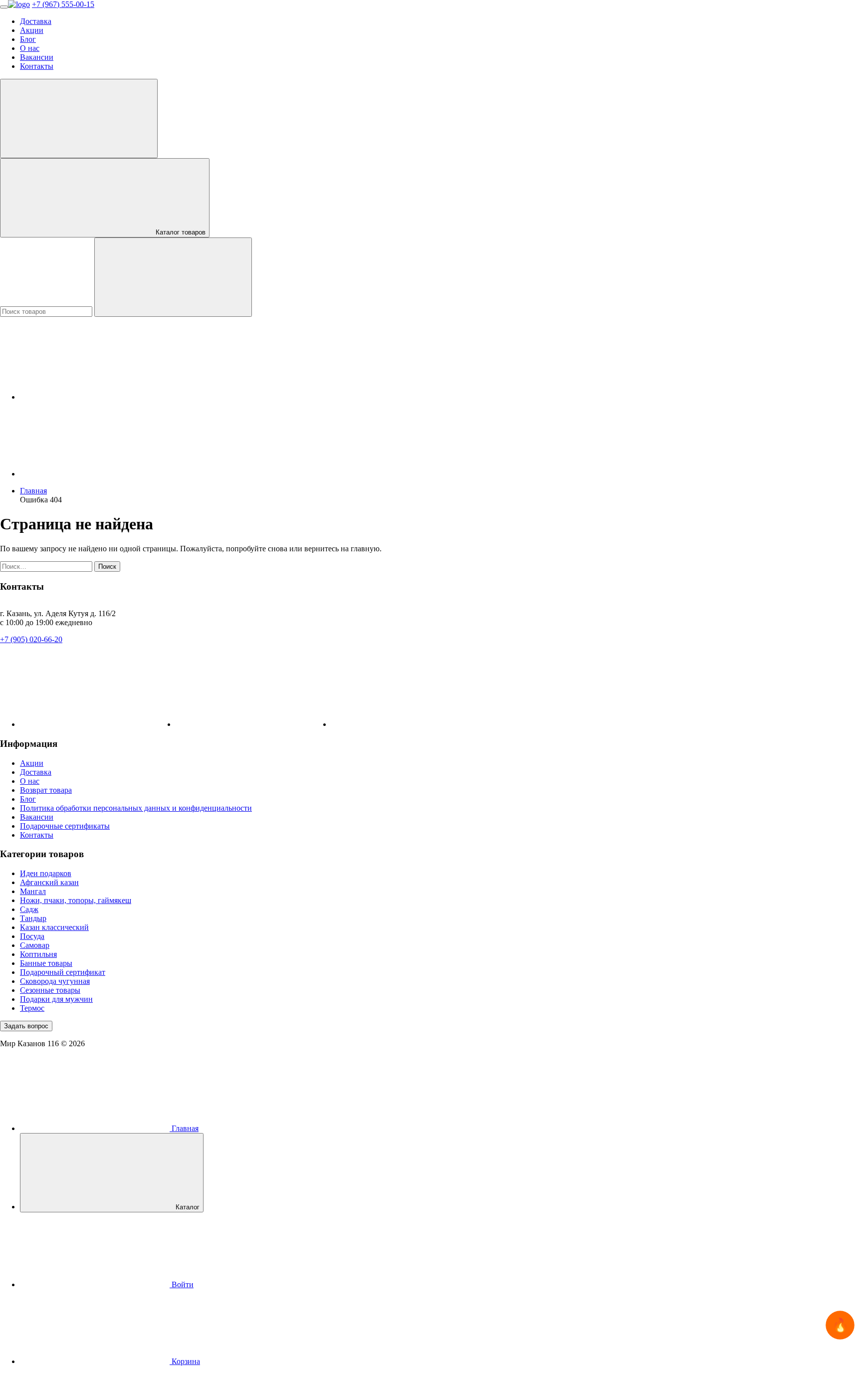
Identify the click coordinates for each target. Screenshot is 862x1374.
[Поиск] (173, 277)
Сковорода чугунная (55, 981)
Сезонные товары (50, 990)
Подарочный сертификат (62, 972)
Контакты (36, 66)
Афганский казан (49, 882)
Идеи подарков (45, 873)
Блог (28, 39)
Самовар (34, 945)
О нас (29, 48)
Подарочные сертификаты (65, 826)
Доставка (35, 21)
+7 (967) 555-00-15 (63, 4)
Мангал (33, 891)
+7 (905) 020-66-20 (31, 639)
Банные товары (46, 963)
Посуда (32, 936)
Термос (32, 1008)
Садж (29, 909)
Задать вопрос (26, 1026)
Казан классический (54, 927)
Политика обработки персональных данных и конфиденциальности (136, 808)
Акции (31, 30)
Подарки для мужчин (56, 999)
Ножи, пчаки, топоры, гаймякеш (75, 900)
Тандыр (33, 918)
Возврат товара (46, 790)
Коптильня (38, 954)
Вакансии (36, 57)
